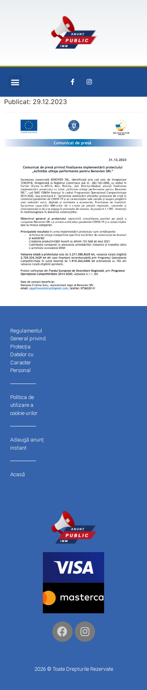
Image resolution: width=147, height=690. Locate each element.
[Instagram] (89, 82)
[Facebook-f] (73, 82)
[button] (15, 82)
